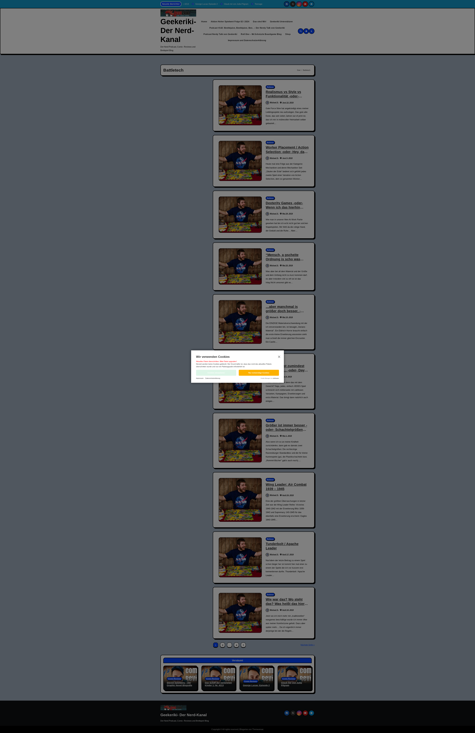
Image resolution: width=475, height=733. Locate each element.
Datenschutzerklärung (212, 378)
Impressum (199, 378)
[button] (259, 373)
